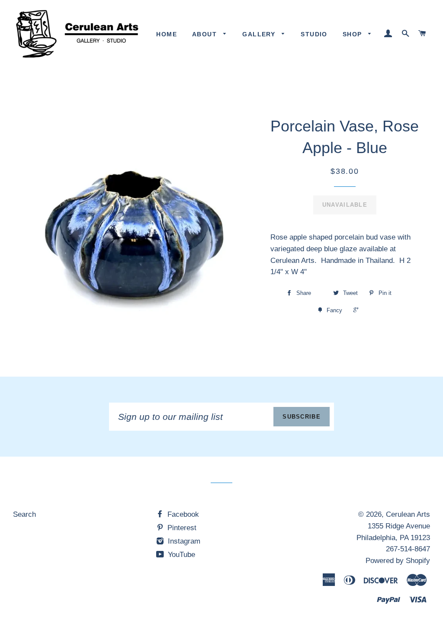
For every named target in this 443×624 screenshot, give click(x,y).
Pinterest (180, 528)
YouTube (180, 554)
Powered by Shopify (398, 561)
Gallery (259, 34)
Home (166, 34)
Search (24, 514)
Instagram (183, 541)
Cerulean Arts (408, 514)
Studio (314, 34)
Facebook (182, 514)
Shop (353, 34)
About (205, 34)
